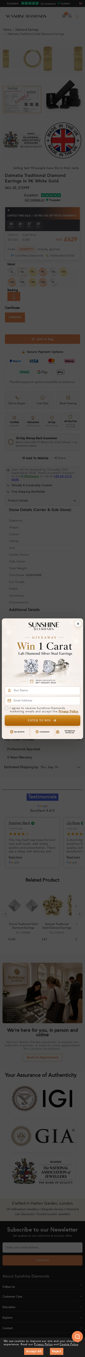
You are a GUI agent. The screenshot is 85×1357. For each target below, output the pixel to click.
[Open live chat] (77, 1336)
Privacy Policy (68, 711)
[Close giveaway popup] (77, 623)
